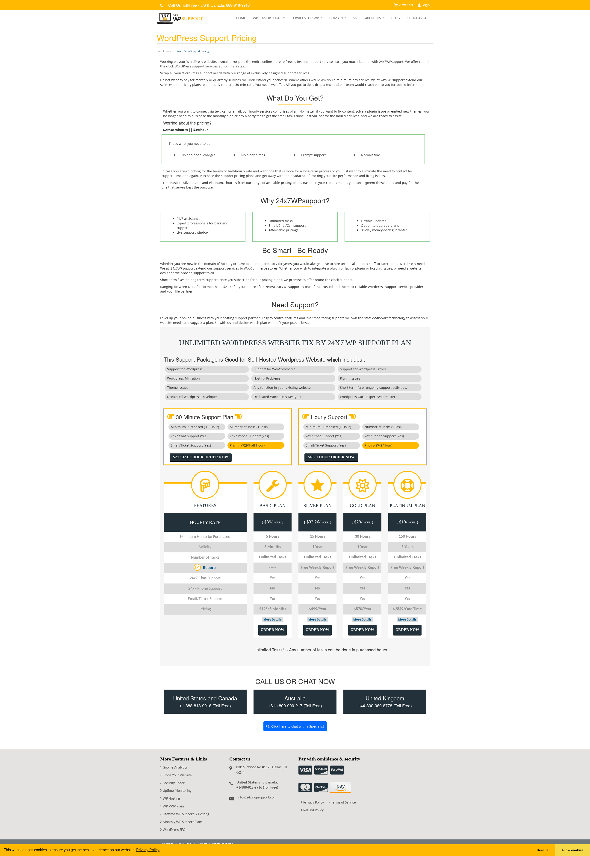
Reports (209, 568)
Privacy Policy (313, 802)
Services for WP (306, 18)
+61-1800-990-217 (286, 705)
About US (373, 18)
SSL (355, 18)
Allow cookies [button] (572, 850)
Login (425, 5)
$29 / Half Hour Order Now (200, 457)
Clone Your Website (177, 775)
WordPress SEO (174, 830)
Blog (395, 18)
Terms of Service (343, 802)
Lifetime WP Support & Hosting (186, 814)
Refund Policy (313, 810)
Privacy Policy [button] (147, 850)
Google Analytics (175, 767)
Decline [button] (543, 850)
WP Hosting (171, 799)
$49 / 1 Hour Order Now (331, 457)
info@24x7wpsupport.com (257, 797)
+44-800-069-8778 (375, 705)
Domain (336, 18)
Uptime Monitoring (177, 791)
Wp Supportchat (267, 18)
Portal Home (164, 51)
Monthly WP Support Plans (182, 822)
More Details (272, 619)
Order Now (272, 630)
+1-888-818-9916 (195, 705)
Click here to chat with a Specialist (297, 726)
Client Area (416, 18)
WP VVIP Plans (173, 806)
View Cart (405, 5)
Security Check (174, 783)
